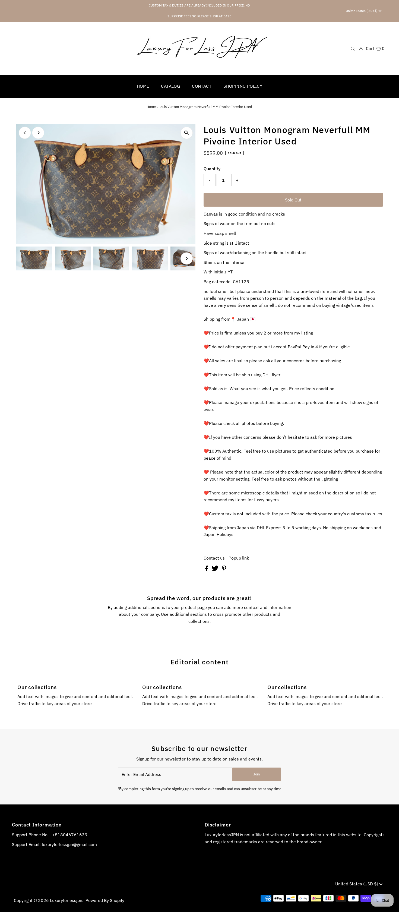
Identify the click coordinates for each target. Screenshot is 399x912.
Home (151, 107)
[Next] (38, 133)
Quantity (212, 168)
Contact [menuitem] (201, 86)
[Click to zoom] (186, 133)
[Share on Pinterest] (224, 569)
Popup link (239, 558)
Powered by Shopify (105, 900)
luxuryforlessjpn (66, 900)
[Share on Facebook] (207, 569)
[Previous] (25, 133)
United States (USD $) (362, 11)
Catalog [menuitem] (170, 86)
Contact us (214, 558)
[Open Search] (352, 48)
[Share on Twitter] (216, 569)
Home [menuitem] (143, 86)
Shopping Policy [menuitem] (242, 86)
